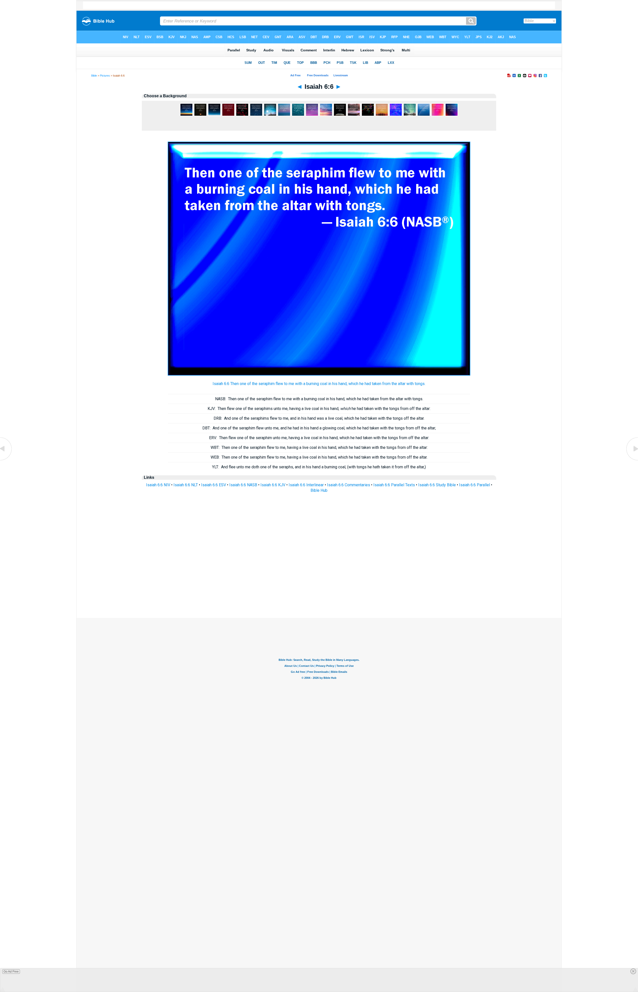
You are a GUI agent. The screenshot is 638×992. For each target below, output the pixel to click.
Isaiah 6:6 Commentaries (348, 485)
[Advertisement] (319, 587)
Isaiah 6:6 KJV (272, 485)
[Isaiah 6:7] (632, 460)
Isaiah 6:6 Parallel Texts (394, 485)
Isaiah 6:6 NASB (243, 485)
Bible (94, 75)
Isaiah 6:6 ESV (213, 485)
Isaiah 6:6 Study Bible (437, 485)
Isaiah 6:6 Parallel (474, 485)
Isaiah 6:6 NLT (185, 485)
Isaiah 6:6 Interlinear (306, 485)
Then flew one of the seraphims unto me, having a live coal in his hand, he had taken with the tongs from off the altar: (319, 408)
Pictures (105, 75)
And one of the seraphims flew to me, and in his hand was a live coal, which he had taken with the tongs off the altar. (319, 418)
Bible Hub (319, 490)
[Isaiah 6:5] (6, 460)
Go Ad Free (11, 971)
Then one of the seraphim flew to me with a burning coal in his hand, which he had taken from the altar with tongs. (319, 399)
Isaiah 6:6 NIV (158, 485)
